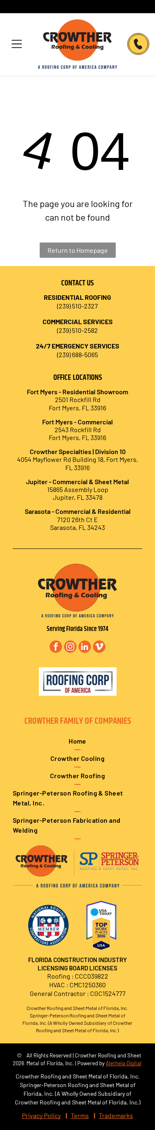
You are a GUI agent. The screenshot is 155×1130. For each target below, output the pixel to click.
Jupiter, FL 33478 (78, 497)
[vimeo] (99, 647)
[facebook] (56, 647)
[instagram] (70, 647)
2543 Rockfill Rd (78, 429)
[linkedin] (85, 647)
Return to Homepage (78, 250)
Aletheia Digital (123, 1063)
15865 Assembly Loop (77, 489)
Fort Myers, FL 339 (74, 408)
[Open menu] (17, 44)
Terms (80, 1115)
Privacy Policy (41, 1115)
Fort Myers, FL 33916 (77, 437)
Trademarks (116, 1115)
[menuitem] (77, 741)
